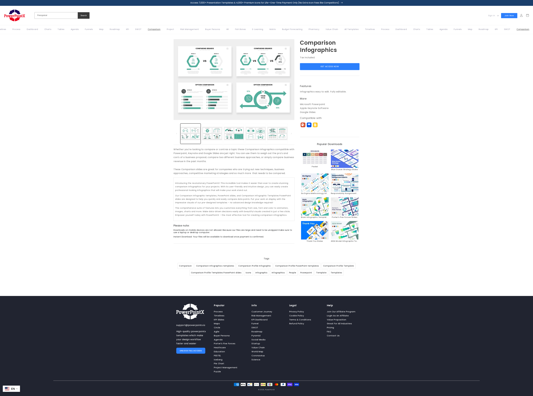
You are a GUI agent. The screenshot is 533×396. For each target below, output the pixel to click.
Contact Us (333, 335)
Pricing (330, 327)
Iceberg (218, 359)
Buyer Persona (222, 335)
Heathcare (220, 347)
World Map (257, 351)
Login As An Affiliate (338, 315)
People (292, 272)
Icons (248, 272)
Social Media (258, 339)
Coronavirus (258, 355)
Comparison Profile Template (338, 265)
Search (84, 15)
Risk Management (261, 315)
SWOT (255, 327)
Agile (216, 331)
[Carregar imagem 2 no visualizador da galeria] (212, 133)
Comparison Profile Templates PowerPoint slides (216, 272)
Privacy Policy (296, 311)
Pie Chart (219, 363)
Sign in (491, 15)
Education (219, 351)
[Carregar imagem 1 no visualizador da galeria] (190, 133)
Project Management (225, 367)
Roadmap (257, 331)
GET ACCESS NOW (329, 66)
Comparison (185, 265)
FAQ (329, 331)
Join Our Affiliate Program (341, 311)
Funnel (255, 323)
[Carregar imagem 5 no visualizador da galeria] (277, 133)
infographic (262, 272)
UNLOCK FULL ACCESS (191, 350)
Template (321, 272)
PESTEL (217, 355)
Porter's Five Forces (224, 343)
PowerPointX (270, 390)
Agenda (218, 339)
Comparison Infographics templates (215, 265)
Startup (256, 343)
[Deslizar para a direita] (291, 134)
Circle (217, 327)
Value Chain (258, 347)
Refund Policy (296, 323)
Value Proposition (336, 319)
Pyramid (256, 335)
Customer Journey (262, 311)
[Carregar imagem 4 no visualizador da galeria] (256, 133)
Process (218, 311)
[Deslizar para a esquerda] (177, 134)
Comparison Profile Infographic (254, 265)
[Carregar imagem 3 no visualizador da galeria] (234, 133)
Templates (336, 272)
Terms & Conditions (300, 319)
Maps (217, 323)
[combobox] (56, 15)
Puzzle (217, 371)
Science (256, 359)
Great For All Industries (339, 323)
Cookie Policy (296, 315)
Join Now (509, 15)
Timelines (219, 315)
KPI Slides (219, 319)
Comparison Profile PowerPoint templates (297, 265)
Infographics (278, 272)
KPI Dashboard (259, 319)
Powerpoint (306, 272)
